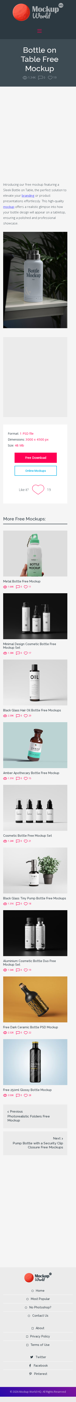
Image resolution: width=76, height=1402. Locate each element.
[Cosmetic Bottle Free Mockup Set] (35, 807)
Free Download (35, 458)
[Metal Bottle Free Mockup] (35, 553)
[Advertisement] (38, 133)
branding (28, 195)
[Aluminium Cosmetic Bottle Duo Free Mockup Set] (35, 933)
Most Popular (40, 1299)
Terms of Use (40, 1345)
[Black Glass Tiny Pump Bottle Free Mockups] (35, 870)
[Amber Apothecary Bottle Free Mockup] (35, 745)
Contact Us (40, 1315)
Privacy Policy (40, 1336)
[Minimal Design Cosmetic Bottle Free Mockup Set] (35, 616)
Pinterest (40, 1374)
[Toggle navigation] (39, 31)
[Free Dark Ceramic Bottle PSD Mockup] (35, 999)
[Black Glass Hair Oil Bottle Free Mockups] (35, 682)
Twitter (40, 1357)
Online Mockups (35, 471)
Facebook (41, 1365)
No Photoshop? (40, 1307)
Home (40, 1290)
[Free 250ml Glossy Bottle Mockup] (35, 1062)
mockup (8, 207)
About (40, 1328)
